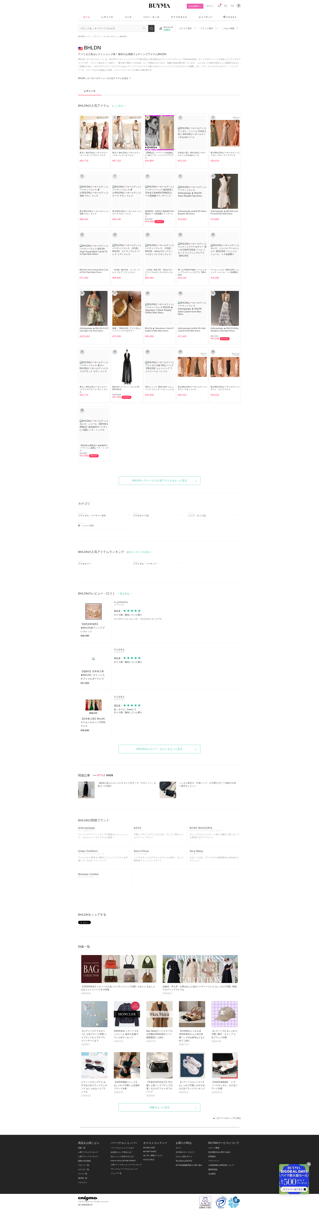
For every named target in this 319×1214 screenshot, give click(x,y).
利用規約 (212, 1156)
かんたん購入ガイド (184, 1156)
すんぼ (117, 649)
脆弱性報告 (212, 1169)
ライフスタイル (179, 17)
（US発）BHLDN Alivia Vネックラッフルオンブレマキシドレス (159, 272)
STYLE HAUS (148, 1160)
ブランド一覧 (83, 1165)
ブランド (96, 36)
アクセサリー (84, 563)
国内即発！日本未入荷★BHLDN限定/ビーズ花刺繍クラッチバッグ (159, 213)
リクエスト (231, 17)
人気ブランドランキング (88, 1156)
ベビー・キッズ (151, 17)
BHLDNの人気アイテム (101, 105)
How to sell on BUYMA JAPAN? (123, 1161)
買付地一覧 (82, 1178)
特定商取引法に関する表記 (219, 1152)
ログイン (210, 6)
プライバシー (213, 1161)
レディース (107, 17)
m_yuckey (119, 602)
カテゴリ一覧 (83, 1169)
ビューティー (206, 17)
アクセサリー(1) (141, 514)
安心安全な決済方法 (184, 1161)
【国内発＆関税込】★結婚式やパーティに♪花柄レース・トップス (94, 447)
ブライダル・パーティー (145, 563)
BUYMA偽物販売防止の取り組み (189, 1165)
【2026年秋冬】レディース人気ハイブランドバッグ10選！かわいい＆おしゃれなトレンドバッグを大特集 (118, 990)
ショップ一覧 (116, 1173)
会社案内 (212, 1174)
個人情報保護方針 (85, 1205)
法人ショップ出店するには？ (122, 1156)
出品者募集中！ (195, 6)
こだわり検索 (228, 28)
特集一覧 (81, 1148)
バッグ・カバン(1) (197, 514)
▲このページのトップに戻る (227, 1118)
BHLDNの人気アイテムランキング (114, 552)
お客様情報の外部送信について (221, 1165)
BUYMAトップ (84, 36)
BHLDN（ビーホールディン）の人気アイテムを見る (103, 78)
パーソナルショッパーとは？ (122, 1148)
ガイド (178, 1148)
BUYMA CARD (149, 1148)
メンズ (128, 17)
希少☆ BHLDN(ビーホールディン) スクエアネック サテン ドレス (94, 389)
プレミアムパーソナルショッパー (124, 1169)
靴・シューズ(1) (86, 524)
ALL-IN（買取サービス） (153, 1155)
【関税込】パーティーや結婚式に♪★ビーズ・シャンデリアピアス (159, 155)
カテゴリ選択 (185, 28)
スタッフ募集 (213, 1148)
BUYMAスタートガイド (185, 1152)
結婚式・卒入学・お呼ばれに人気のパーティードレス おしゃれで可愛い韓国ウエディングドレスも (200, 990)
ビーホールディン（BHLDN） (116, 36)
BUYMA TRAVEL (150, 1151)
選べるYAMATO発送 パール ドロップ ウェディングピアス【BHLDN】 (192, 272)
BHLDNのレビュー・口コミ (104, 593)
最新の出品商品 (84, 1161)
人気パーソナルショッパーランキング (126, 1165)
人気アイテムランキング (88, 1152)
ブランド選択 (206, 28)
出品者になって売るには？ (122, 1152)
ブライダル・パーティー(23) (92, 514)
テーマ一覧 (82, 1174)
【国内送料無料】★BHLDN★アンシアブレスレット (93, 628)
